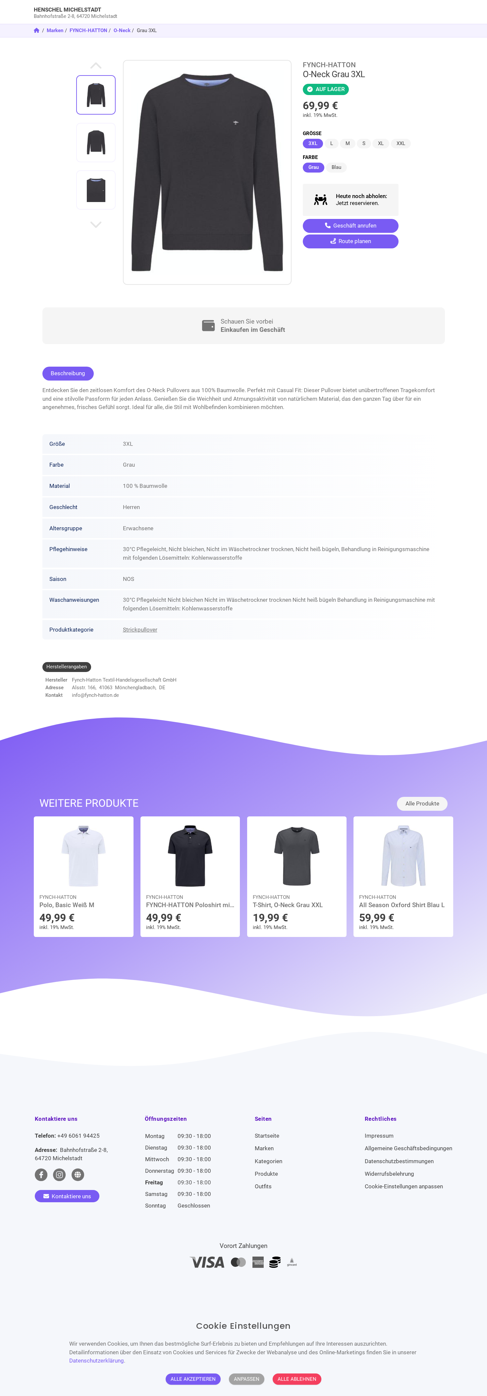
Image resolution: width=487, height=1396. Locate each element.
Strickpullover (140, 629)
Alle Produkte (422, 803)
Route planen (354, 241)
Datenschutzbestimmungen (399, 1161)
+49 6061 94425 (78, 1135)
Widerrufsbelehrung (389, 1173)
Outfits (263, 1186)
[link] (191, 12)
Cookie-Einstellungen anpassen (404, 1186)
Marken (55, 30)
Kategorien (268, 1161)
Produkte (266, 1173)
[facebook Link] (41, 1174)
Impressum (379, 1135)
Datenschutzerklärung (96, 1360)
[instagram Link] (59, 1174)
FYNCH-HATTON (88, 30)
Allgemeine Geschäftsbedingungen (408, 1148)
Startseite (267, 1135)
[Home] (37, 30)
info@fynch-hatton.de (95, 695)
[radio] (313, 144)
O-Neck (122, 30)
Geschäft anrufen (354, 225)
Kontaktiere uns (70, 1196)
